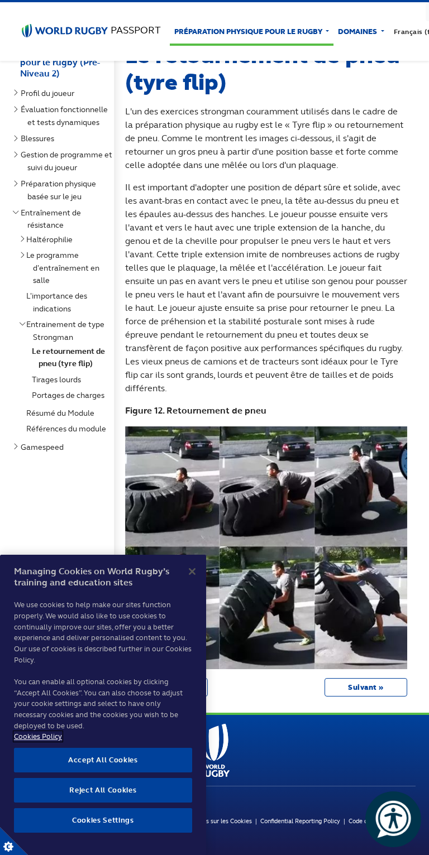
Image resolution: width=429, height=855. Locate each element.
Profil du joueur (49, 93)
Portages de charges (70, 395)
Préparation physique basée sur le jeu (60, 190)
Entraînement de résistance (53, 219)
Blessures (39, 138)
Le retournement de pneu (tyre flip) (70, 357)
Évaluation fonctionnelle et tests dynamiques (66, 115)
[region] (103, 705)
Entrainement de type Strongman (67, 330)
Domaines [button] (358, 31)
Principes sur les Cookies (218, 821)
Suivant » (366, 687)
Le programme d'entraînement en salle (65, 267)
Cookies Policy (38, 736)
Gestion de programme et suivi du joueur (68, 161)
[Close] (192, 571)
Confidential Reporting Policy (302, 821)
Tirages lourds (58, 379)
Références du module (68, 429)
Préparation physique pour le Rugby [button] (249, 31)
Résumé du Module (62, 413)
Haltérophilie (52, 239)
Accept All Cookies (103, 760)
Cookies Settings (14, 841)
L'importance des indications (59, 302)
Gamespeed (44, 447)
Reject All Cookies (102, 790)
